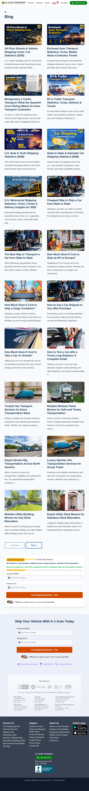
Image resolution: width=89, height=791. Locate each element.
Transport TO (11, 583)
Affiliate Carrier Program (58, 735)
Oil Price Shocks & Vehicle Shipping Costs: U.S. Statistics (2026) (21, 52)
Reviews (39, 3)
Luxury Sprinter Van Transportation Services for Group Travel (64, 464)
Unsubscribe (34, 746)
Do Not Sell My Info (36, 734)
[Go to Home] (5, 12)
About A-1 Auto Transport (59, 726)
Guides (47, 3)
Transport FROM (12, 574)
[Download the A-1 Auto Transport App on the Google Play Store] (80, 727)
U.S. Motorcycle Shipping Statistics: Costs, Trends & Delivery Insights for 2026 (21, 204)
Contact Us (53, 741)
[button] (78, 3)
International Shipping (11, 741)
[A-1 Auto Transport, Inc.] (14, 3)
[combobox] (44, 577)
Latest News (54, 738)
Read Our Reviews (10, 729)
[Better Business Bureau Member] (44, 769)
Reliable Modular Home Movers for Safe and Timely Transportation (64, 410)
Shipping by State (10, 735)
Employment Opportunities (59, 732)
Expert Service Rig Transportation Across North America (22, 464)
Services (31, 3)
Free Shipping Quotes (11, 726)
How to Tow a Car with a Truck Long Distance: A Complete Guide (62, 355)
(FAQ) (20, 738)
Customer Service (36, 726)
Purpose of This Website (58, 729)
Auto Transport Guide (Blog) (13, 743)
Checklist (64, 3)
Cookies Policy (35, 740)
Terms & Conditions (36, 737)
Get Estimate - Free (44, 595)
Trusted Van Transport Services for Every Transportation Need (18, 410)
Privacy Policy (34, 743)
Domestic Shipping (10, 738)
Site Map (6, 746)
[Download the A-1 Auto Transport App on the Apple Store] (80, 732)
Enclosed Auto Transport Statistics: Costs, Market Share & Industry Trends (62, 52)
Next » (33, 545)
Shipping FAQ (8, 732)
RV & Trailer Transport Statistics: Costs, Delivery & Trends (64, 103)
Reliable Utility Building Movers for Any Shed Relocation (19, 518)
